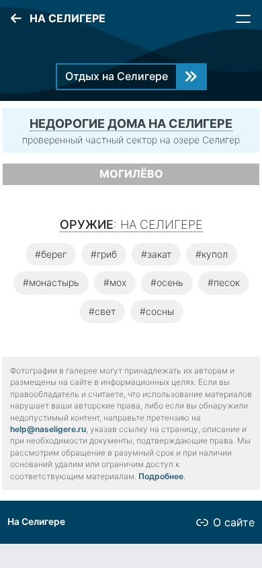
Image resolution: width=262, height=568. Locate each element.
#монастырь (51, 282)
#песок (224, 282)
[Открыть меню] (243, 19)
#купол (211, 254)
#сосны (157, 311)
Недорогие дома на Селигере (131, 123)
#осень (166, 282)
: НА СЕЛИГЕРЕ (131, 224)
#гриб (104, 254)
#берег (51, 254)
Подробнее (160, 476)
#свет (102, 311)
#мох (114, 282)
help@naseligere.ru (48, 429)
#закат (156, 254)
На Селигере (36, 521)
